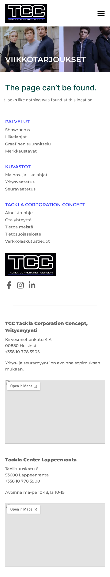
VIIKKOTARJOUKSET (45, 59)
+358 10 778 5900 (22, 481)
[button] (101, 13)
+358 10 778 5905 (22, 351)
